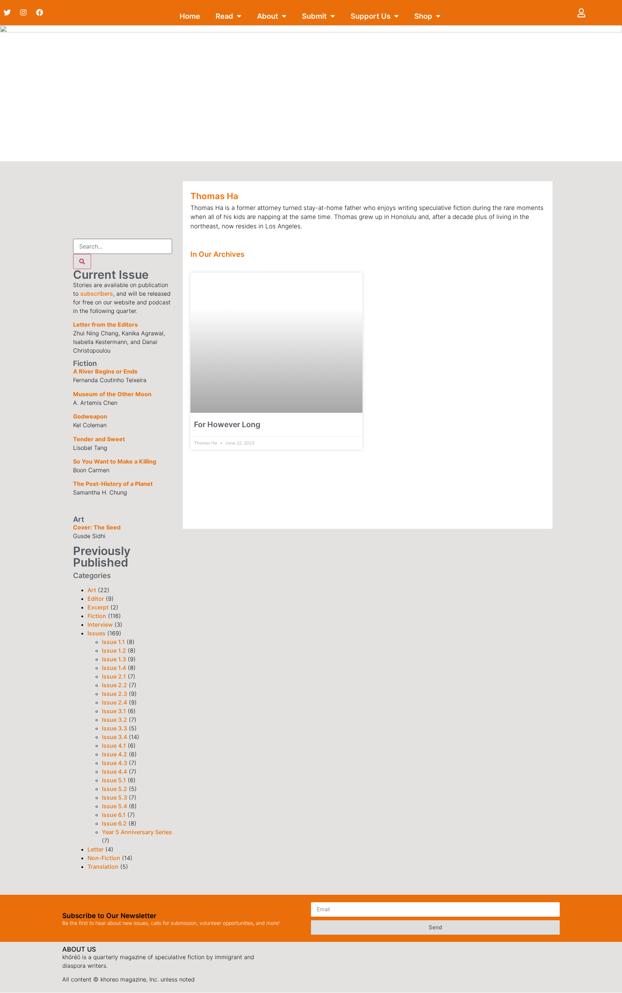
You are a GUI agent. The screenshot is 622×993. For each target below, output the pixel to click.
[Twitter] (7, 12)
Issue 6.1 (114, 814)
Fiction (96, 615)
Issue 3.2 (114, 719)
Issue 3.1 (114, 711)
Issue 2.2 (114, 685)
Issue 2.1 (114, 676)
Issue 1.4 (114, 667)
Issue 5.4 (114, 806)
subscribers (96, 293)
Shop (423, 16)
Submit (314, 16)
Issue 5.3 (114, 797)
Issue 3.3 (114, 728)
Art (91, 590)
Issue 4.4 (114, 771)
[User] (581, 13)
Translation (102, 866)
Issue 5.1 (114, 780)
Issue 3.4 (114, 737)
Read (224, 16)
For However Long (227, 424)
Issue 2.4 (114, 702)
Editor (95, 598)
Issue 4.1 (114, 745)
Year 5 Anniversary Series (137, 832)
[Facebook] (39, 12)
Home (190, 16)
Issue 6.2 (114, 823)
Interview (100, 624)
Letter (95, 849)
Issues (96, 633)
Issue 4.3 (114, 762)
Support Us (371, 16)
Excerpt (98, 607)
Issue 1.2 (114, 650)
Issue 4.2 (114, 754)
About (267, 16)
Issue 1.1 (113, 641)
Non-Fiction (103, 858)
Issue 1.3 (114, 659)
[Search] (82, 261)
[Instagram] (23, 12)
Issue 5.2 (114, 788)
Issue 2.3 (114, 693)
